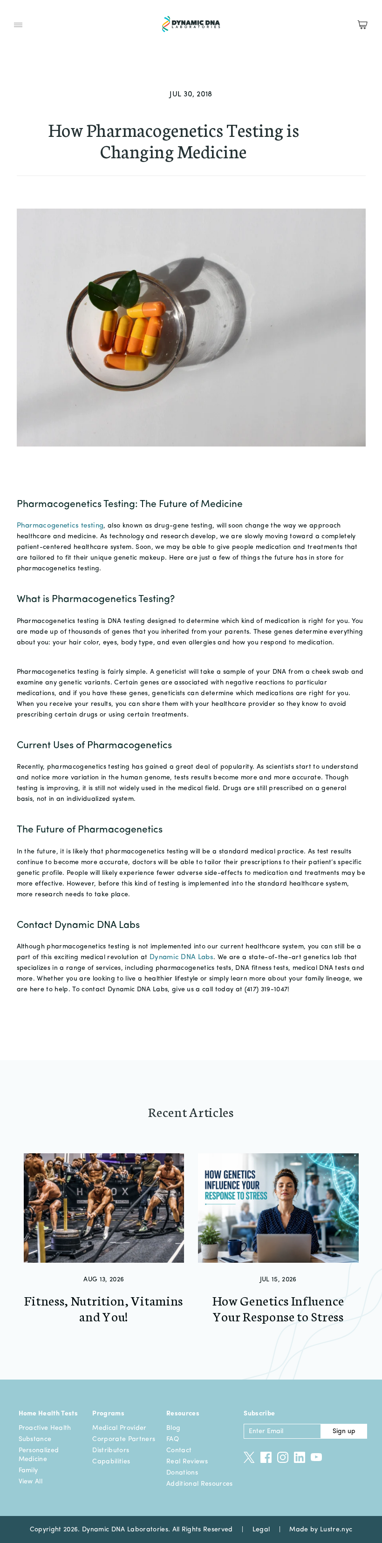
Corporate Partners (123, 1439)
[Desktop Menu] (18, 25)
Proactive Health (45, 1428)
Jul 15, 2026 (278, 1279)
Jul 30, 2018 (191, 94)
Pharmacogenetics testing (60, 525)
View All (31, 1481)
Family (28, 1470)
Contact (178, 1450)
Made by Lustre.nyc (320, 1529)
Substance (35, 1439)
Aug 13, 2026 (103, 1279)
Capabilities (111, 1461)
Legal (261, 1529)
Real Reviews (187, 1461)
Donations (182, 1472)
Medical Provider (119, 1428)
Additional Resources (199, 1484)
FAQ (172, 1439)
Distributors (110, 1450)
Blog (173, 1428)
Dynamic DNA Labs (181, 957)
